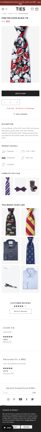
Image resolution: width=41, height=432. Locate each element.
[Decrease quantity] (4, 102)
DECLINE (26, 427)
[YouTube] (21, 400)
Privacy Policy (29, 420)
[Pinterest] (14, 400)
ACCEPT (14, 427)
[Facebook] (27, 400)
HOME (4, 13)
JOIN (34, 393)
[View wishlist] (32, 8)
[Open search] (6, 8)
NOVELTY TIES (12, 13)
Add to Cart (20, 93)
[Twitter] (32, 400)
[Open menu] (3, 8)
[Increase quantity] (17, 102)
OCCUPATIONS (23, 13)
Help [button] (4, 405)
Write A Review (20, 311)
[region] (20, 54)
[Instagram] (8, 400)
